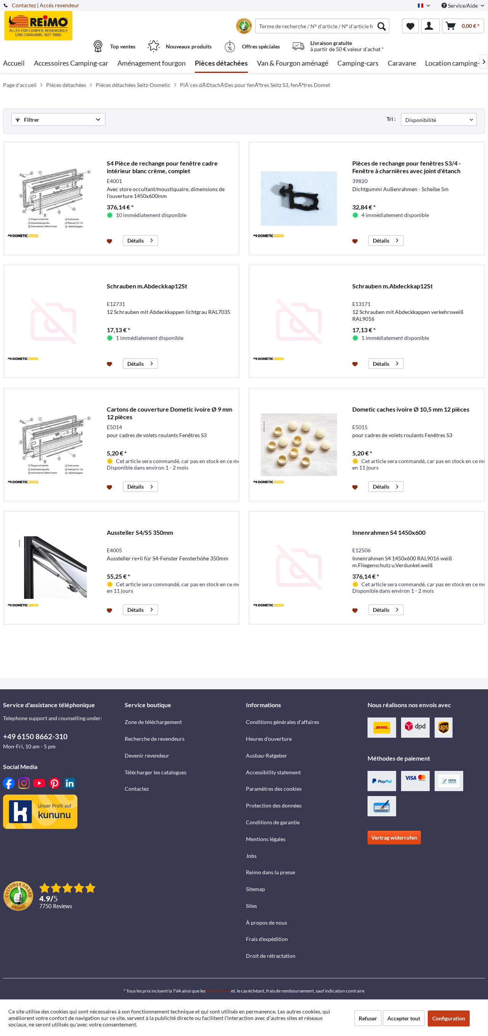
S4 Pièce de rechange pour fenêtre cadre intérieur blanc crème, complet (162, 166)
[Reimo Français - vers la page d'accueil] (63, 21)
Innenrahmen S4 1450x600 (388, 532)
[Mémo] (410, 26)
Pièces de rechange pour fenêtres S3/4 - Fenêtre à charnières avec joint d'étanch (406, 166)
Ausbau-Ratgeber (266, 755)
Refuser (368, 1018)
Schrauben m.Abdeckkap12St (147, 286)
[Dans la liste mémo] (110, 240)
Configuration (448, 1018)
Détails (135, 240)
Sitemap (255, 889)
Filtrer (31, 119)
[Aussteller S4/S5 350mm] (53, 567)
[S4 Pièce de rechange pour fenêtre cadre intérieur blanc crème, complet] (53, 198)
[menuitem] (322, 26)
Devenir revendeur (147, 755)
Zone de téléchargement (153, 722)
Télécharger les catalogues (155, 772)
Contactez (24, 5)
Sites (251, 905)
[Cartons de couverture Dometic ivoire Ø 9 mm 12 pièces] (53, 444)
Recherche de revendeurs (155, 738)
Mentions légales (266, 839)
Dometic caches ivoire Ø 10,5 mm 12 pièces (410, 409)
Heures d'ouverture (269, 738)
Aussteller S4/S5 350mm (140, 532)
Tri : (391, 119)
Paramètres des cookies (274, 788)
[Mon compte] (430, 26)
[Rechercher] (382, 26)
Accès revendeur (59, 5)
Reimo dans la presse (270, 872)
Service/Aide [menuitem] (463, 5)
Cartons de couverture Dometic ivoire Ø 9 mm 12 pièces (169, 412)
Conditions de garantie (273, 822)
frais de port (218, 991)
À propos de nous (266, 922)
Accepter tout (403, 1018)
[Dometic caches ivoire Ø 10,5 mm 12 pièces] (299, 444)
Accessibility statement (273, 772)
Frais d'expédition (267, 939)
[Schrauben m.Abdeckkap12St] (53, 321)
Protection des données (274, 805)
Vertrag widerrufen (394, 837)
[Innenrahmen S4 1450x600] (299, 567)
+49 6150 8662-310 (35, 736)
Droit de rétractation (270, 955)
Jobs (251, 856)
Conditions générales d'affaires (282, 722)
